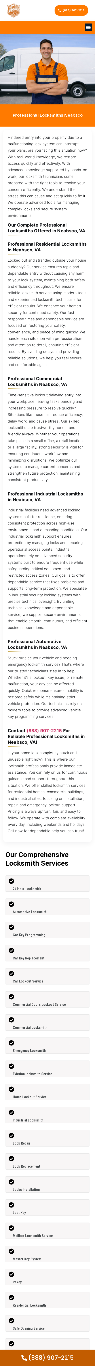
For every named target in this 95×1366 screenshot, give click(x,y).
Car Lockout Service (28, 981)
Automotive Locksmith (30, 912)
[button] (88, 27)
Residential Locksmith (29, 1305)
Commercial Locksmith (30, 1027)
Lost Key (19, 1213)
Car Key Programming (29, 935)
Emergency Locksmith (29, 1051)
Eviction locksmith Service (32, 1074)
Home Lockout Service (30, 1097)
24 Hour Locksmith (27, 889)
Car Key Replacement (28, 958)
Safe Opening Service (29, 1328)
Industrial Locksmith (28, 1120)
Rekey (17, 1282)
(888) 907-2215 (44, 730)
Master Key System (27, 1259)
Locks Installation (26, 1190)
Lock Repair (21, 1143)
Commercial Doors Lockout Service (39, 1004)
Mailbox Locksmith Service (33, 1236)
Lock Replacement (26, 1166)
